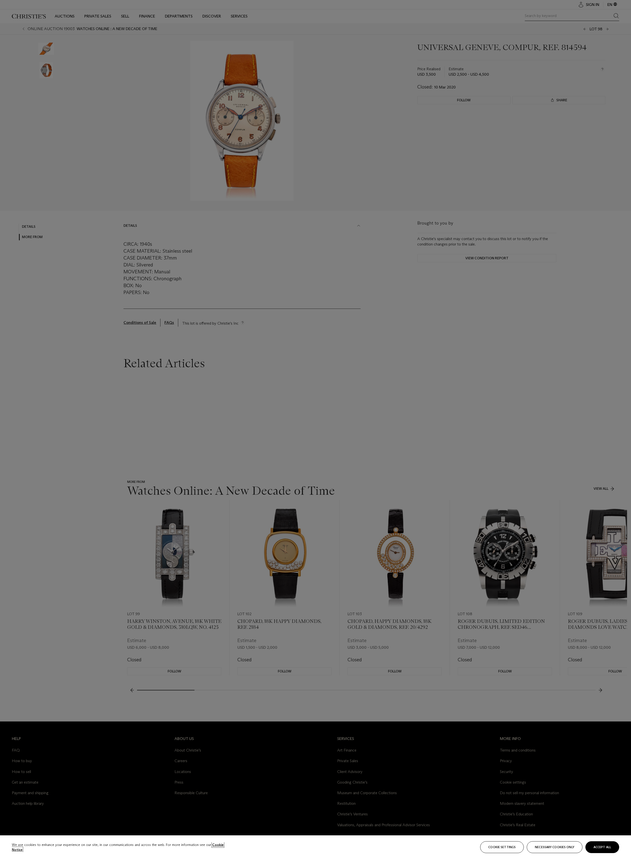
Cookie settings (502, 847)
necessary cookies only (554, 847)
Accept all (602, 847)
